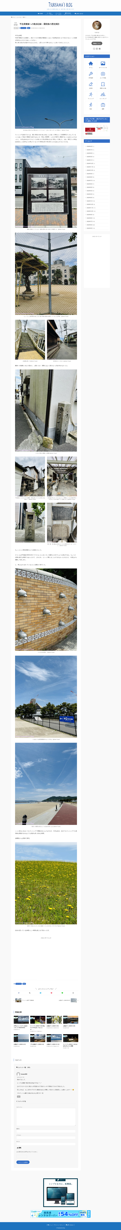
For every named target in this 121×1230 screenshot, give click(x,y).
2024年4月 (90, 190)
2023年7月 (91, 221)
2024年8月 (90, 177)
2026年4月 (90, 146)
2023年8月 (91, 218)
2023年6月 (91, 225)
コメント (19, 1107)
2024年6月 (90, 184)
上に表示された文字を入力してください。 (27, 1152)
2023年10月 (91, 211)
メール (18, 1135)
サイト (18, 1141)
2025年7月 (90, 150)
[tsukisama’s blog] (60, 4)
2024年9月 (90, 173)
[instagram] (97, 49)
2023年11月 (91, 208)
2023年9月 (90, 214)
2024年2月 (90, 197)
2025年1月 (90, 160)
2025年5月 (90, 153)
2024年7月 (91, 180)
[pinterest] (100, 49)
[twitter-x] (94, 49)
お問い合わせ (70, 1225)
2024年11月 (91, 167)
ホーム (50, 1225)
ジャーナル (23, 28)
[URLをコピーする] (73, 993)
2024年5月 (90, 187)
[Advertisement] (46, 958)
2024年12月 (91, 163)
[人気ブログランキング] (88, 134)
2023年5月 (91, 228)
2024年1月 (91, 201)
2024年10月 (91, 170)
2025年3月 (90, 156)
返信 (19, 1096)
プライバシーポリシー (59, 1225)
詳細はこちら (97, 43)
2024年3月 (90, 194)
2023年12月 (91, 204)
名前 (18, 1128)
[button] (19, 993)
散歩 (29, 28)
